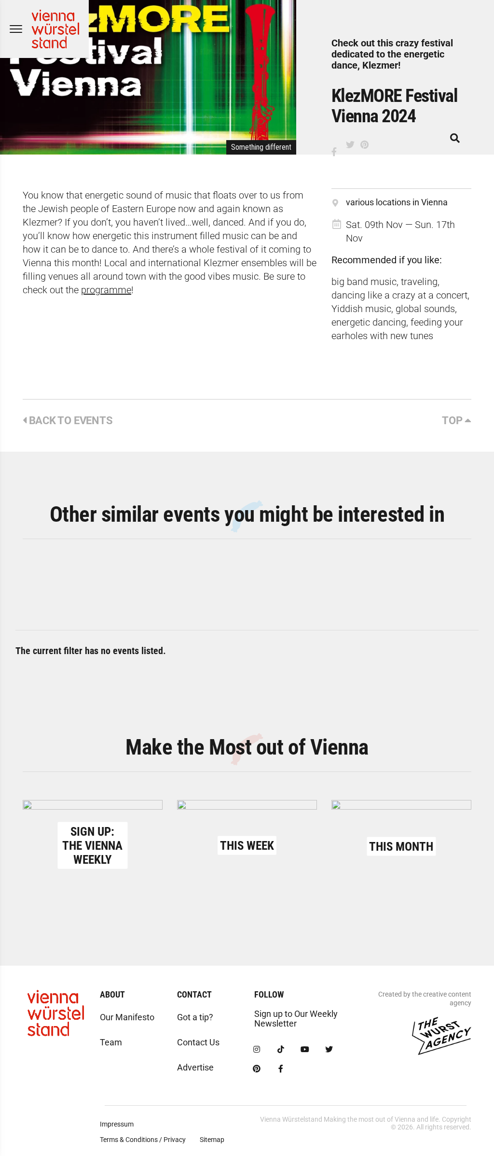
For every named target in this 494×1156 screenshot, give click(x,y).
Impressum (117, 1124)
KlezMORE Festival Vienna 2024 (394, 106)
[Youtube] (305, 1049)
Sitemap (212, 1139)
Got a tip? (195, 1017)
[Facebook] (280, 1069)
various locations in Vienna (397, 202)
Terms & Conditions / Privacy (143, 1139)
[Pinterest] (256, 1069)
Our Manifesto (127, 1017)
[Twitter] (329, 1049)
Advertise (195, 1067)
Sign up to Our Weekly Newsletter (296, 1018)
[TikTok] (280, 1049)
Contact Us (198, 1042)
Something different (261, 147)
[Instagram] (256, 1049)
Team (111, 1042)
